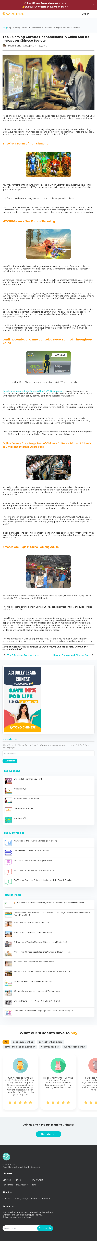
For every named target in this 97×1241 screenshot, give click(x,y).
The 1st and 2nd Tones (23, 808)
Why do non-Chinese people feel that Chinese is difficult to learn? (42, 952)
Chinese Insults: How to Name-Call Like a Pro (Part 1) (37, 1001)
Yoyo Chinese (13, 13)
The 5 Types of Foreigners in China (25, 655)
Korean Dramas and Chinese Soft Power (73, 655)
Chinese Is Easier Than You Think (28, 779)
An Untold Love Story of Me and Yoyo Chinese (34, 962)
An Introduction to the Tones (26, 799)
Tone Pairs (8, 1185)
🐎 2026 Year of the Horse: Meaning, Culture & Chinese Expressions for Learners (49, 903)
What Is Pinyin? (20, 789)
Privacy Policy (21, 1198)
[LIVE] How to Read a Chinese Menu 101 (32, 922)
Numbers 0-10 (20, 818)
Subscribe (10, 761)
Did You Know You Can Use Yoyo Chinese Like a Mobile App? (40, 942)
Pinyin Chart (37, 1180)
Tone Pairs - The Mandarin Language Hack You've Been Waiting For (43, 1011)
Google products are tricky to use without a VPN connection (33, 391)
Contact (7, 1198)
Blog (5, 28)
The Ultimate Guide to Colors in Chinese (31, 851)
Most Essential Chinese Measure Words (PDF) (34, 870)
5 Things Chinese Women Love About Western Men (37, 991)
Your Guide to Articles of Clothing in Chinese (33, 860)
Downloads (22, 1185)
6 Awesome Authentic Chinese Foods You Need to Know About (42, 971)
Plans (33, 1185)
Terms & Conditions (40, 1198)
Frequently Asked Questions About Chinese (33, 981)
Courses (7, 1180)
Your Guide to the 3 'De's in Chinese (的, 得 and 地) (35, 841)
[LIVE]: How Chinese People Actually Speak (33, 932)
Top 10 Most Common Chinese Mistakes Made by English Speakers (43, 880)
